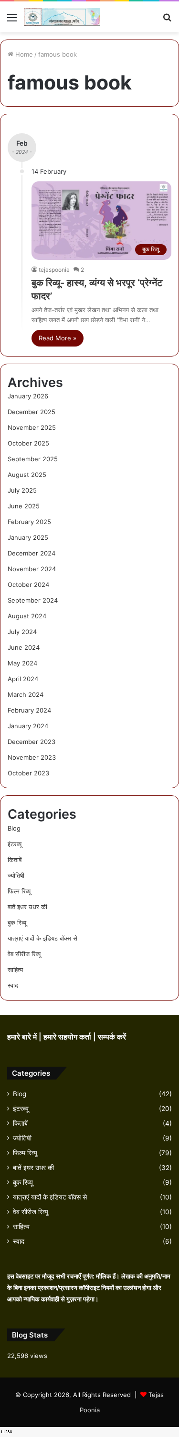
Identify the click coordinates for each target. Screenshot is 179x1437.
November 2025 (32, 427)
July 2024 (22, 631)
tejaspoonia (54, 269)
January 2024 (28, 726)
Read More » (57, 338)
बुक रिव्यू (17, 922)
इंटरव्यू (14, 844)
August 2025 (27, 474)
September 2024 (33, 600)
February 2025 (29, 521)
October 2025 (28, 443)
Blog (14, 828)
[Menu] (12, 20)
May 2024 (22, 663)
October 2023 (28, 773)
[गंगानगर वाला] (62, 17)
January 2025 (28, 537)
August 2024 (27, 616)
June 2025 (24, 506)
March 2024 (25, 694)
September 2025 (33, 459)
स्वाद (13, 985)
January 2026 (28, 396)
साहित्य (15, 969)
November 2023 (32, 757)
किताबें (14, 859)
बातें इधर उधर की (27, 907)
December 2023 (31, 741)
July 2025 (22, 490)
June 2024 (24, 647)
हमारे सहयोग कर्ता (68, 1036)
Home (23, 54)
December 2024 (31, 553)
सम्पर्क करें (112, 1036)
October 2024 (28, 584)
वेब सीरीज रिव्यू (24, 954)
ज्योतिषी (16, 875)
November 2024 (32, 569)
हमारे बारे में (23, 1036)
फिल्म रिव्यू (19, 891)
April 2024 (23, 679)
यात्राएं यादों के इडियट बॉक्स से (42, 938)
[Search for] (167, 20)
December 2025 (31, 412)
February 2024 (29, 710)
